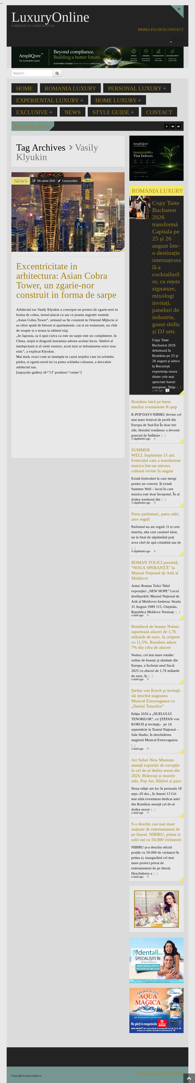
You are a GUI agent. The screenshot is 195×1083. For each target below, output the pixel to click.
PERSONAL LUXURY (137, 88)
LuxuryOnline (50, 17)
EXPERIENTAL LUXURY (49, 100)
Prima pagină (151, 30)
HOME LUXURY (118, 100)
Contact (174, 30)
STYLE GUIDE (113, 112)
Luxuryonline (70, 180)
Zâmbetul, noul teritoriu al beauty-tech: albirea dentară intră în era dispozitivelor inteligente (121, 126)
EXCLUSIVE (34, 112)
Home (24, 88)
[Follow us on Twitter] (180, 39)
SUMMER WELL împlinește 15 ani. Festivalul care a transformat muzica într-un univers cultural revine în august (155, 460)
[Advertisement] (56, 418)
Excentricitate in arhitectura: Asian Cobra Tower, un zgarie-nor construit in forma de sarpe (66, 280)
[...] (178, 387)
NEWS (72, 112)
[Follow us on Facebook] (173, 39)
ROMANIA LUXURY (70, 88)
